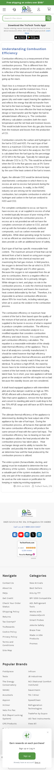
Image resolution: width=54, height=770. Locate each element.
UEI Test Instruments (39, 718)
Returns (7, 616)
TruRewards (9, 626)
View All (32, 723)
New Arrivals (36, 583)
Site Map (7, 650)
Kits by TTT (35, 593)
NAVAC (6, 690)
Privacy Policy (10, 636)
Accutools (8, 695)
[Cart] (49, 9)
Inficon (32, 671)
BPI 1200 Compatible (40, 598)
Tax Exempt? (9, 621)
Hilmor (6, 705)
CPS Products (10, 723)
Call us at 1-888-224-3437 (27, 526)
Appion (6, 700)
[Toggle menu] (4, 9)
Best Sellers (36, 588)
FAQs (5, 593)
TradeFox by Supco (37, 713)
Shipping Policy (11, 611)
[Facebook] (15, 534)
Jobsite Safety (37, 625)
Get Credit (8, 598)
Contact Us (8, 583)
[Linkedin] (39, 534)
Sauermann (34, 690)
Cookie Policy (9, 631)
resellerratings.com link (27, 554)
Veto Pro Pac (9, 710)
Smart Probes (37, 620)
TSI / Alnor (33, 695)
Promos (34, 643)
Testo (5, 676)
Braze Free (35, 630)
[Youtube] (21, 534)
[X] (33, 534)
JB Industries (35, 676)
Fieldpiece (8, 671)
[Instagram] (27, 534)
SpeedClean (34, 700)
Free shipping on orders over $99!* (25, 2)
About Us (7, 588)
